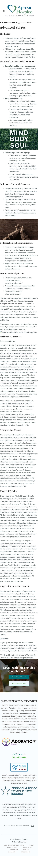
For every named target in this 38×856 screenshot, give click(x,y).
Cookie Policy (25, 852)
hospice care (28, 481)
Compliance (14, 850)
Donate (31, 845)
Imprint (26, 850)
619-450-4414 (19, 756)
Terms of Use (27, 847)
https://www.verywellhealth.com (25, 651)
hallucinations (11, 414)
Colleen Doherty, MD (20, 645)
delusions (22, 414)
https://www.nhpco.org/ (14, 283)
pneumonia (26, 397)
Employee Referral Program (14, 845)
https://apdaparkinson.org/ (21, 289)
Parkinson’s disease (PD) (9, 345)
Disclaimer (12, 852)
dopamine (12, 351)
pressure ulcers (9, 581)
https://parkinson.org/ (13, 294)
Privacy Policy (12, 847)
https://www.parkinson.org (24, 658)
